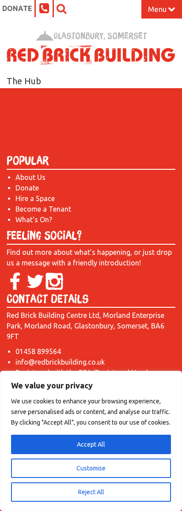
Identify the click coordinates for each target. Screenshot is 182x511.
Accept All (91, 444)
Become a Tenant (43, 209)
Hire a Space (35, 198)
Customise (91, 468)
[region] (91, 441)
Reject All (91, 492)
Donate (17, 8)
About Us (30, 177)
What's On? (33, 220)
